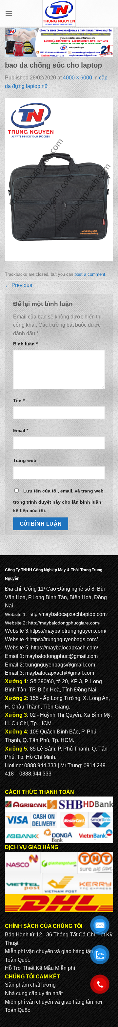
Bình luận (25, 343)
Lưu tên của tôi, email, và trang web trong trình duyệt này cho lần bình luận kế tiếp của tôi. (58, 500)
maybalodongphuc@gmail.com (61, 656)
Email (20, 430)
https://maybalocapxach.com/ (64, 647)
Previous (18, 285)
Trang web (24, 460)
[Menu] (9, 13)
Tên (19, 400)
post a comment (89, 274)
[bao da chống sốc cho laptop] (59, 179)
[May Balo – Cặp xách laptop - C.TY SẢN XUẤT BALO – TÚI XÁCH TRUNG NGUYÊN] (59, 13)
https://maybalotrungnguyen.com (67, 631)
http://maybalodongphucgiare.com (63, 622)
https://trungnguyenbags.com (63, 639)
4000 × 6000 (77, 77)
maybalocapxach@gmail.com (59, 673)
